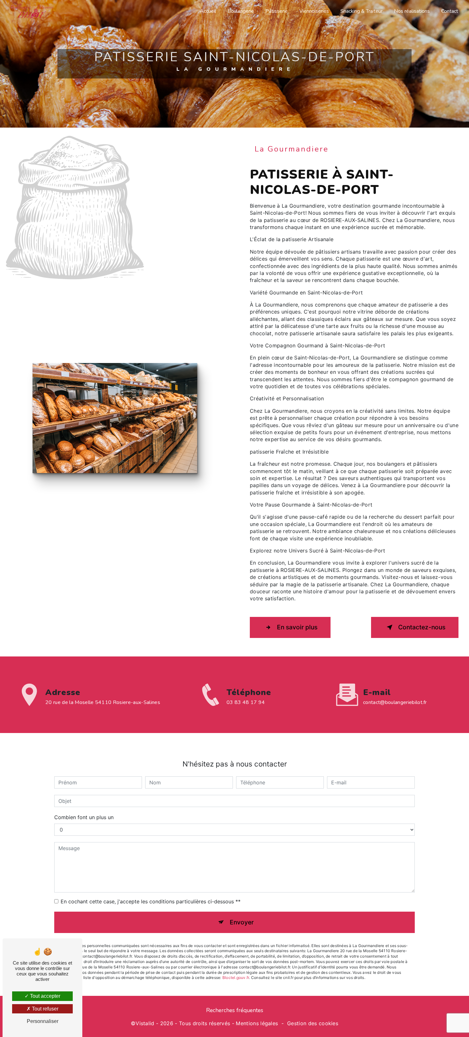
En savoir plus (297, 627)
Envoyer (242, 922)
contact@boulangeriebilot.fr (395, 702)
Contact (449, 11)
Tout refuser (44, 1008)
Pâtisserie (276, 11)
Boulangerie (240, 11)
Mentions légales (257, 1023)
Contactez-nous (421, 627)
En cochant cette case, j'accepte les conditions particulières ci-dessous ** (151, 901)
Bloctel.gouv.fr (235, 977)
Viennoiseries (314, 11)
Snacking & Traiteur (361, 11)
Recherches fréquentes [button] (234, 1010)
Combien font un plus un (84, 817)
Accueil (208, 11)
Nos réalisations (412, 11)
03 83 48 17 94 (246, 702)
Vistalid (145, 1023)
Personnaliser (42, 1021)
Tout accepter (44, 996)
